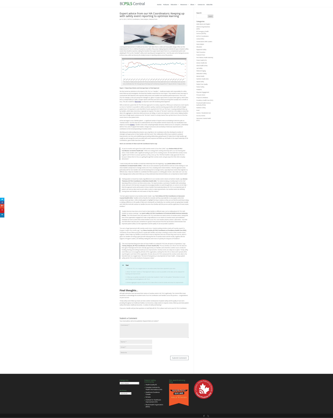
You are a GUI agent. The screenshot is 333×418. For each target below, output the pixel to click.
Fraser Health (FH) (201, 60)
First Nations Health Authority (204, 57)
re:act (198, 110)
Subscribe (209, 4)
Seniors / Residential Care (203, 113)
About (192, 4)
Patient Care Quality (202, 84)
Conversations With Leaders (204, 41)
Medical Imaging (201, 71)
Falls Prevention (200, 52)
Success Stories (200, 115)
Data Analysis (144, 19)
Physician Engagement (202, 92)
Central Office (200, 39)
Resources (183, 4)
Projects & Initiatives (202, 97)
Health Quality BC (151, 385)
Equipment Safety (201, 49)
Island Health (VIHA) (202, 65)
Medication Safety (201, 73)
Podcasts (166, 4)
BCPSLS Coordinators (134, 19)
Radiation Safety (201, 107)
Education (174, 4)
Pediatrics (199, 89)
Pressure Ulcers (200, 95)
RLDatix (148, 397)
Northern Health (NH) (202, 79)
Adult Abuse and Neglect (203, 24)
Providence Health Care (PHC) (204, 100)
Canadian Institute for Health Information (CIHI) (154, 388)
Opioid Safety (200, 81)
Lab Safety (199, 68)
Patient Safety (200, 87)
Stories (159, 4)
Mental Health (200, 76)
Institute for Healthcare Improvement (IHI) (153, 401)
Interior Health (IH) (201, 63)
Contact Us (201, 4)
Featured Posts (153, 19)
